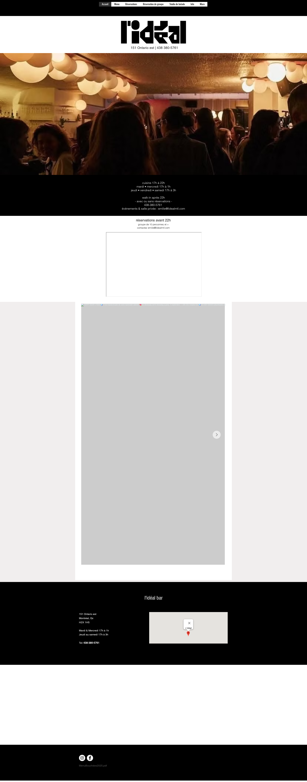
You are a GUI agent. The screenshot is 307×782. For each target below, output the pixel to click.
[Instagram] (82, 758)
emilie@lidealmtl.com (171, 208)
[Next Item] (217, 435)
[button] (116, 4)
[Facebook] (90, 758)
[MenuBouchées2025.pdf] (153, 573)
